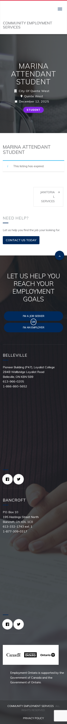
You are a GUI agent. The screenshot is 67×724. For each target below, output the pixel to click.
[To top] (59, 255)
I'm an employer (33, 327)
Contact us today (21, 240)
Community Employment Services (30, 706)
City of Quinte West (34, 91)
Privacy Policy (33, 718)
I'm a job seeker (33, 316)
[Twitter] (19, 479)
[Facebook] (8, 479)
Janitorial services (47, 196)
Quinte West (33, 96)
